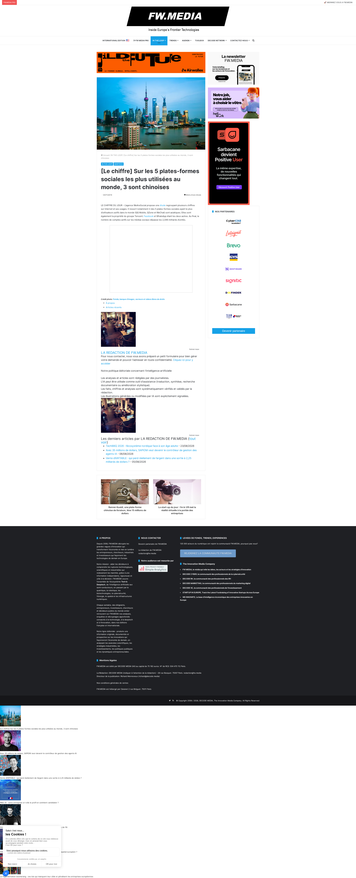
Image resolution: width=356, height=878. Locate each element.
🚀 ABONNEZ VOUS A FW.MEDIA (338, 2)
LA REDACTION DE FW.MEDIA (124, 353)
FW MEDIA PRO (142, 40)
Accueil (106, 155)
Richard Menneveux (129, 676)
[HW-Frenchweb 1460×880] (233, 118)
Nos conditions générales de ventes (112, 683)
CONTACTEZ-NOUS (239, 40)
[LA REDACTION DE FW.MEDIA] (118, 346)
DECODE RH (188, 579)
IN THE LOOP (158, 40)
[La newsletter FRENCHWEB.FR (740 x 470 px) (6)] (233, 84)
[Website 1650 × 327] (151, 62)
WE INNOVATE (189, 597)
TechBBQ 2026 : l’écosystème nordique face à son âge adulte (142, 445)
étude (162, 205)
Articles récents (114, 307)
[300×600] (229, 204)
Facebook (148, 216)
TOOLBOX (199, 40)
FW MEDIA (187, 569)
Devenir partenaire (233, 330)
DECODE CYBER (190, 574)
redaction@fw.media (147, 553)
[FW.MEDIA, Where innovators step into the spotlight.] (178, 20)
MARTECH (118, 164)
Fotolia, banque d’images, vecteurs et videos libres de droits (139, 299)
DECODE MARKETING (192, 583)
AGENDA (186, 40)
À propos (110, 303)
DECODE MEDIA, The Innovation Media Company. (220, 700)
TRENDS (173, 40)
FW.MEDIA (113, 544)
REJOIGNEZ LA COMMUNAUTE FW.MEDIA (208, 553)
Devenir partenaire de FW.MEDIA (152, 544)
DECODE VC (188, 588)
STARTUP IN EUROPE (192, 592)
